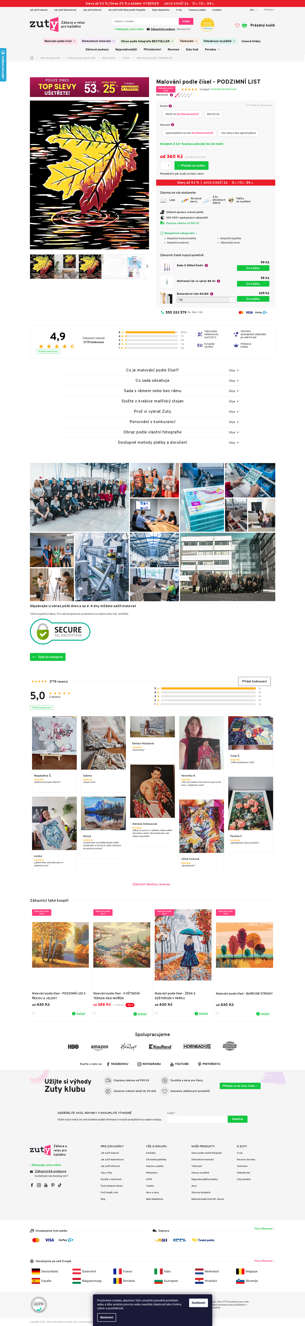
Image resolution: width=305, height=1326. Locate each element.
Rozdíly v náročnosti (111, 1179)
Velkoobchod (243, 1172)
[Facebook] (32, 1185)
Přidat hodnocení (48, 351)
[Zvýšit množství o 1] (172, 163)
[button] (254, 681)
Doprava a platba (197, 10)
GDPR (149, 1179)
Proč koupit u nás (109, 1192)
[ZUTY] (52, 1150)
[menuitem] (60, 41)
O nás (179, 10)
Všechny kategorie (200, 1192)
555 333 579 (176, 312)
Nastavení (106, 1317)
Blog (103, 1199)
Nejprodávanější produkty (204, 1179)
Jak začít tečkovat (92, 10)
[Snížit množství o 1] (172, 168)
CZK (252, 10)
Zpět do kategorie (50, 657)
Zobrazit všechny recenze (151, 884)
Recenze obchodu (246, 1159)
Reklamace (152, 1172)
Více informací (263, 1228)
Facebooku (119, 1064)
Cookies (150, 1185)
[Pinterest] (53, 1185)
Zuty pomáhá (244, 1179)
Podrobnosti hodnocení (224, 89)
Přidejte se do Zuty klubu (239, 1086)
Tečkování (196, 1166)
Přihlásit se (237, 1119)
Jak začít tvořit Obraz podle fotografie (126, 10)
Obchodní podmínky (156, 1159)
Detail (80, 1013)
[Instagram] (39, 1185)
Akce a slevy (152, 1192)
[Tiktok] (60, 1185)
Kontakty (216, 10)
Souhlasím (198, 1302)
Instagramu (151, 1064)
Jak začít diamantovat (65, 10)
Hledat (186, 21)
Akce (194, 1185)
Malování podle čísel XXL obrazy (207, 1199)
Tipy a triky (106, 1172)
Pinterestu (211, 1064)
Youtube (182, 1064)
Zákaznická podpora (163, 29)
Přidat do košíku (191, 165)
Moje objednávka (160, 10)
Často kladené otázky (112, 1185)
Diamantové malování (202, 1159)
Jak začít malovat (38, 10)
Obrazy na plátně (200, 1172)
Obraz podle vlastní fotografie (206, 1152)
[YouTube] (46, 1185)
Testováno (242, 1166)
